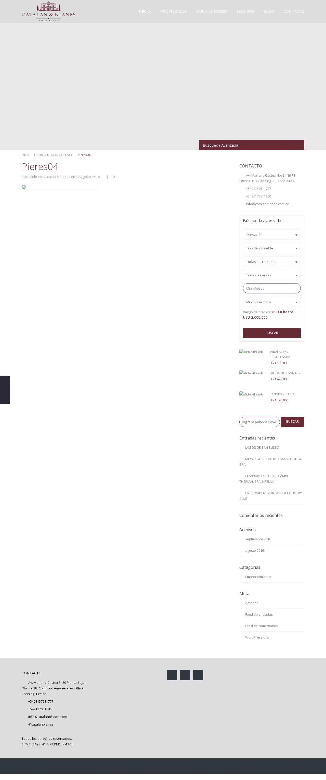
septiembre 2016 (258, 539)
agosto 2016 (254, 550)
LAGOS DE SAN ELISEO (262, 447)
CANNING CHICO (281, 394)
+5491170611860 (40, 709)
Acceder (251, 603)
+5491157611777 (258, 188)
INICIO (145, 11)
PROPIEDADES (173, 11)
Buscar (272, 332)
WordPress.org (256, 637)
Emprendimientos (259, 576)
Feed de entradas (259, 614)
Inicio (25, 155)
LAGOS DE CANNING (284, 373)
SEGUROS (245, 11)
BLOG (269, 11)
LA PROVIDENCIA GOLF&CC (53, 155)
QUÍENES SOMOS (211, 11)
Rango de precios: (257, 312)
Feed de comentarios (261, 625)
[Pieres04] (60, 375)
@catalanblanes (40, 724)
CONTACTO (293, 11)
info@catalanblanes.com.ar (267, 204)
